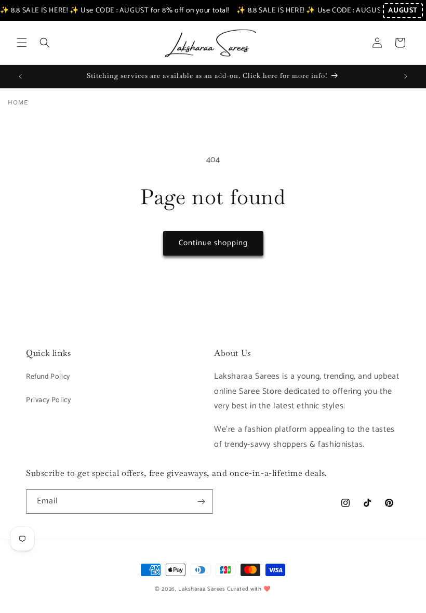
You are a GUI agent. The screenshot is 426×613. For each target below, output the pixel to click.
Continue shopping (213, 242)
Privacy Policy (48, 400)
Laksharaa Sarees (201, 589)
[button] (21, 42)
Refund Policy (48, 377)
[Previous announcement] (20, 76)
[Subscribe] (201, 501)
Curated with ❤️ (249, 589)
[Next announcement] (405, 76)
